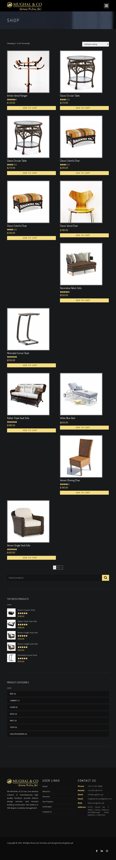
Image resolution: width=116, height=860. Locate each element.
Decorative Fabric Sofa (70, 288)
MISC (12, 720)
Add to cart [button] (30, 108)
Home (45, 786)
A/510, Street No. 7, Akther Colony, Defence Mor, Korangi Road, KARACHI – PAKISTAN (98, 811)
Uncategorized (17, 734)
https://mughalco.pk (96, 803)
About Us (46, 791)
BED (11, 693)
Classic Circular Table (70, 95)
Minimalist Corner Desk (18, 353)
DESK (12, 714)
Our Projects (47, 801)
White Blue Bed (67, 418)
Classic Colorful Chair (70, 160)
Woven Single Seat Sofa (18, 545)
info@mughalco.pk (95, 794)
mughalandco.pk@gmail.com (100, 798)
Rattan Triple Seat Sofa (18, 418)
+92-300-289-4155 (95, 790)
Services (46, 796)
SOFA (12, 727)
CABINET (13, 700)
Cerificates (47, 806)
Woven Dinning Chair (70, 480)
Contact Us (47, 811)
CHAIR (12, 707)
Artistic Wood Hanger (17, 95)
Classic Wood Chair (69, 225)
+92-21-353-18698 (95, 786)
